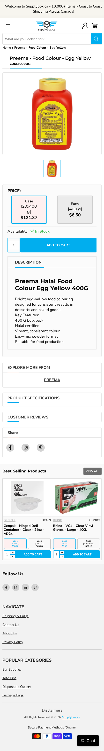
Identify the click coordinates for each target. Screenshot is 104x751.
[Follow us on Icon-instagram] (15, 587)
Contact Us (10, 624)
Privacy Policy (12, 642)
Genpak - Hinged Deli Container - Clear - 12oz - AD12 (77, 529)
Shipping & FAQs (15, 616)
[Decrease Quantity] (16, 556)
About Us (9, 633)
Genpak (63, 520)
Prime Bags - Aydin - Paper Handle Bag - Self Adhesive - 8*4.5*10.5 (30, 529)
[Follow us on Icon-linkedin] (25, 587)
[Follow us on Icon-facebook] (6, 587)
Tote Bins (9, 678)
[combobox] (47, 38)
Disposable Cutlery (16, 686)
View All (92, 471)
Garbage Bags (12, 695)
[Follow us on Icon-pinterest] (35, 587)
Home (6, 48)
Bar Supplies (12, 669)
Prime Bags (16, 520)
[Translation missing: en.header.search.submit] (96, 38)
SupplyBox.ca (71, 717)
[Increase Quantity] (16, 553)
